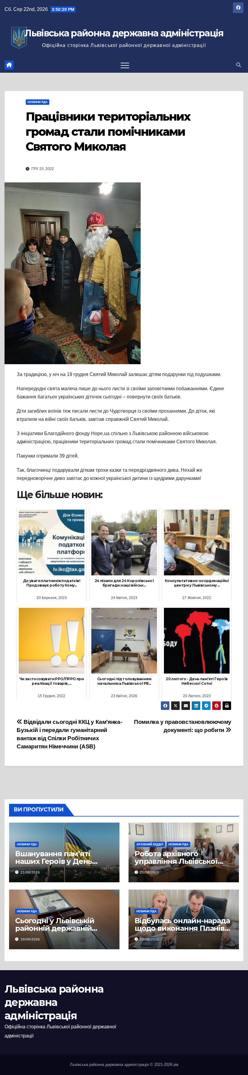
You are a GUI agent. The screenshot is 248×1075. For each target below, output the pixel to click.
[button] (238, 65)
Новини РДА (37, 102)
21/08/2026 (30, 872)
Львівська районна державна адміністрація (123, 33)
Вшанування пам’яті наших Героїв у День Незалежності (53, 861)
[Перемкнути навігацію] (125, 65)
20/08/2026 (149, 872)
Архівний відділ (149, 844)
